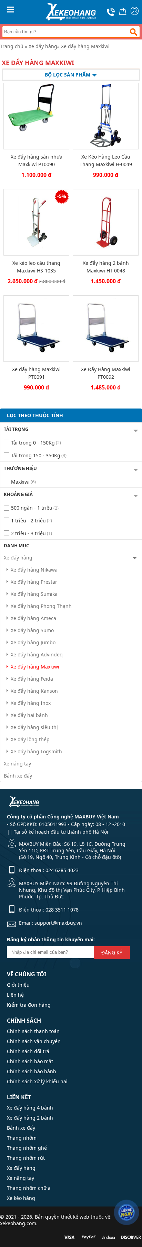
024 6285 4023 (62, 870)
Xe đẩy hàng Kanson (34, 691)
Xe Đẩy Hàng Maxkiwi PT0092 (105, 373)
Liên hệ (15, 995)
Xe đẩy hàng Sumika (34, 594)
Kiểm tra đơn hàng (29, 1005)
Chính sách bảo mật (30, 1061)
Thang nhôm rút (26, 1158)
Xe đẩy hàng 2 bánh (30, 1117)
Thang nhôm (22, 1137)
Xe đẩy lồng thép (30, 739)
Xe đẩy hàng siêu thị (34, 727)
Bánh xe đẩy (18, 775)
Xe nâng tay (17, 763)
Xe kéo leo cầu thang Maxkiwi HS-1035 (36, 267)
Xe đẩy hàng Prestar (34, 581)
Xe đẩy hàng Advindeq (37, 654)
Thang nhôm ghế (27, 1148)
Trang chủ (11, 46)
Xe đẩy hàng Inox (31, 703)
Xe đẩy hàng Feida (32, 678)
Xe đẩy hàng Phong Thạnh (41, 606)
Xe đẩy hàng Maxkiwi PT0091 (36, 373)
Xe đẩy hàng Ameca (33, 618)
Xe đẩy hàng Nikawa (34, 569)
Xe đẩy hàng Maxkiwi (85, 46)
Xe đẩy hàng (43, 46)
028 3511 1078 (62, 909)
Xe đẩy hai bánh (29, 715)
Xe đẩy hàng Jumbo (33, 642)
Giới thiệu (18, 984)
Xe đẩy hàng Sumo (32, 630)
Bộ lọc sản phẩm (68, 74)
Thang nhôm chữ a (29, 1188)
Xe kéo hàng (21, 1198)
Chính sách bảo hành (31, 1071)
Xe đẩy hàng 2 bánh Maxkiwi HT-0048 (106, 267)
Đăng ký (111, 952)
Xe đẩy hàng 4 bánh (30, 1107)
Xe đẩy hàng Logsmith (36, 751)
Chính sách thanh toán (33, 1031)
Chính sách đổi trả (28, 1051)
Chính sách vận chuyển (34, 1041)
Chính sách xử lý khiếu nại (37, 1081)
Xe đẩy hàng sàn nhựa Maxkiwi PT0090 (36, 160)
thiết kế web (75, 1216)
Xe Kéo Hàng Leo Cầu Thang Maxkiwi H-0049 (106, 160)
